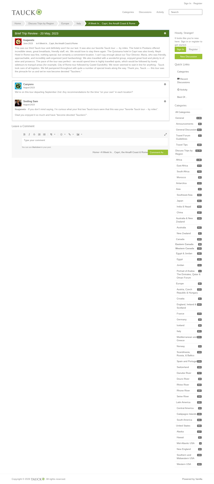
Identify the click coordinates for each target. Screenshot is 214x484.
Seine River (189, 396)
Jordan (189, 265)
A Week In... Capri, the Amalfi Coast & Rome (58, 43)
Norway (189, 346)
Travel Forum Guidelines (188, 137)
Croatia (189, 298)
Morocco (189, 177)
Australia (189, 227)
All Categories (182, 112)
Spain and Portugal (189, 361)
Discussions (145, 12)
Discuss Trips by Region (188, 152)
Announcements (188, 123)
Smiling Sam (30, 101)
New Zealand (189, 233)
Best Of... (182, 97)
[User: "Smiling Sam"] (18, 103)
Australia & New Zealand (188, 220)
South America (189, 419)
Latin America (188, 402)
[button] (165, 33)
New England (189, 449)
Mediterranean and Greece (189, 339)
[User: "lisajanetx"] (18, 41)
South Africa (189, 171)
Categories (128, 12)
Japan (189, 200)
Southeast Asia (189, 194)
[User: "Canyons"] (18, 86)
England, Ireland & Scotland (189, 306)
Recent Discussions (183, 81)
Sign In (187, 3)
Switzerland (189, 367)
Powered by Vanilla (192, 479)
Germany (189, 319)
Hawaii (189, 437)
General (188, 118)
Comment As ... (158, 152)
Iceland (189, 325)
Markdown (36, 147)
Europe (188, 283)
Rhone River (189, 390)
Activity (160, 12)
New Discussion (188, 56)
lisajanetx (28, 40)
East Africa (189, 165)
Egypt (189, 259)
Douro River (189, 378)
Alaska (189, 431)
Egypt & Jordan (188, 253)
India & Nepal (189, 206)
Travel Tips (188, 144)
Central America (189, 408)
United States (188, 425)
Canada (188, 239)
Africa (188, 159)
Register (197, 3)
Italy (189, 331)
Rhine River (189, 384)
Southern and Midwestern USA (189, 457)
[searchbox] (185, 12)
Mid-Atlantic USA (189, 443)
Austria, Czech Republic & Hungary (189, 291)
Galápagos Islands (189, 414)
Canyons (28, 84)
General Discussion (188, 129)
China (189, 212)
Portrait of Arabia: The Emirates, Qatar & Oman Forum (189, 274)
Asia (188, 189)
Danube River (189, 373)
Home (96, 152)
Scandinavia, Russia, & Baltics (189, 354)
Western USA (189, 464)
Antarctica (188, 183)
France (189, 313)
